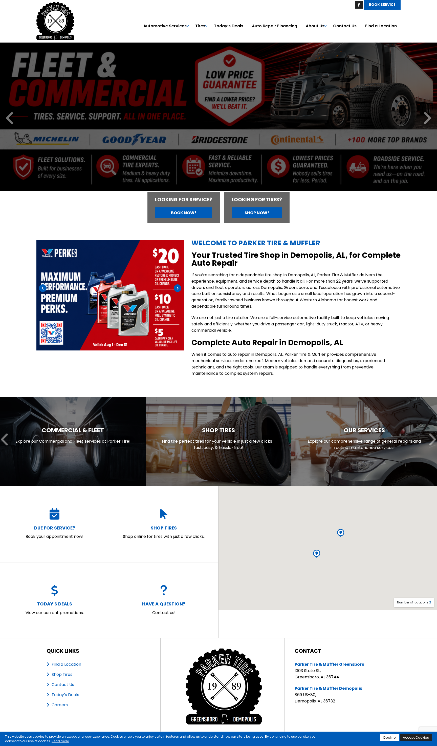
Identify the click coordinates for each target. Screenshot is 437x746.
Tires (200, 26)
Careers (60, 705)
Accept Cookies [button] (416, 737)
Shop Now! (257, 213)
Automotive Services (165, 26)
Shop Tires (62, 674)
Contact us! (163, 608)
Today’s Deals (228, 26)
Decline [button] (389, 737)
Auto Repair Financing (274, 26)
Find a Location (381, 26)
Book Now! (183, 213)
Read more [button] (60, 741)
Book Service (382, 4)
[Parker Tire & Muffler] (55, 5)
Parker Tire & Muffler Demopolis (328, 688)
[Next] (427, 119)
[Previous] (10, 119)
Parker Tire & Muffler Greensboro (329, 664)
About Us (315, 26)
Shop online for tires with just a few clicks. (164, 532)
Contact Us (345, 26)
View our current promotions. (55, 608)
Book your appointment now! (54, 532)
